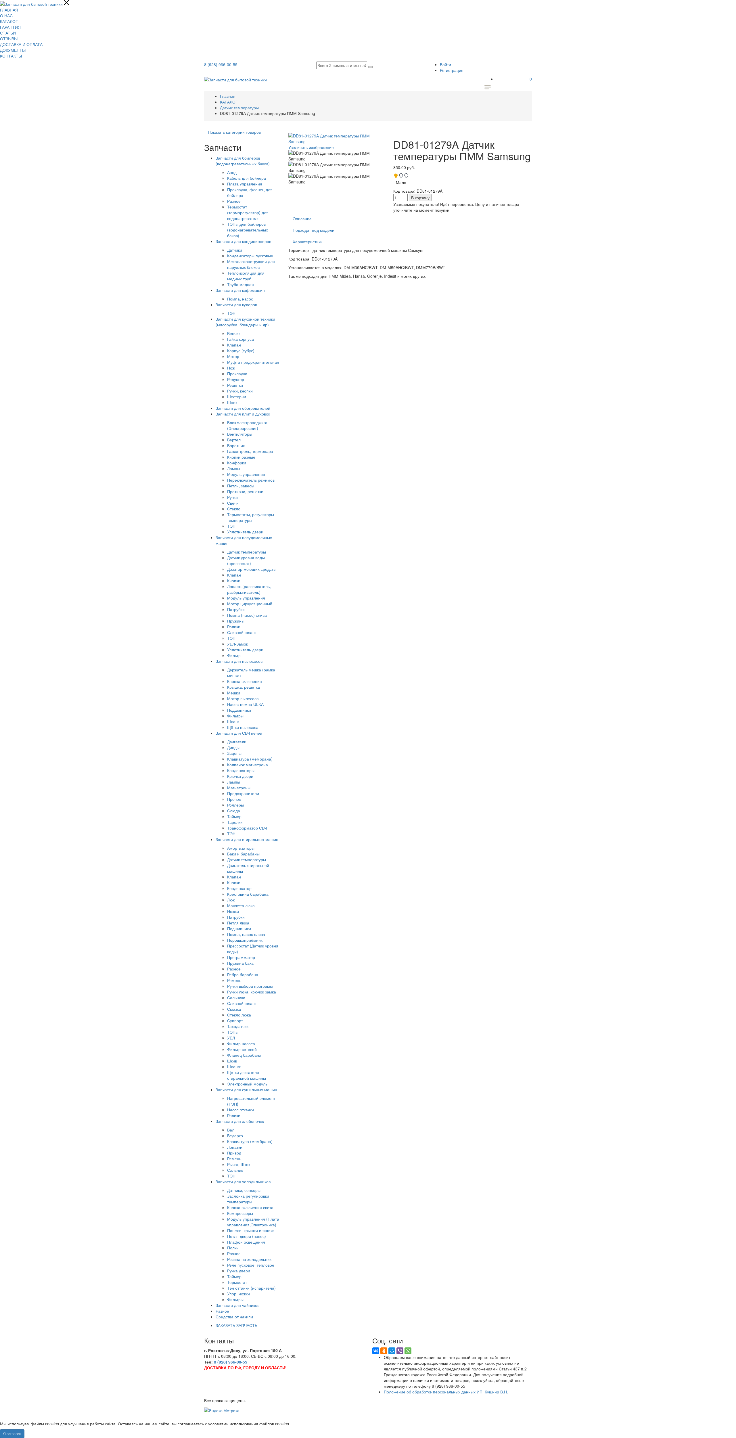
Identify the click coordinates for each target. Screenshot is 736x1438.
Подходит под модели (313, 230)
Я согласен (12, 1433)
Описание (302, 218)
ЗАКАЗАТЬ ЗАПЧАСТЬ (236, 1325)
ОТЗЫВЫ (9, 38)
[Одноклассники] (383, 1350)
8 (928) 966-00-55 (220, 64)
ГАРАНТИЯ (10, 27)
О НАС (6, 15)
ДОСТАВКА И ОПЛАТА (21, 44)
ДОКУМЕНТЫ (13, 50)
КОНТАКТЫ (11, 56)
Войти (445, 64)
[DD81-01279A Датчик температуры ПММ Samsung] (336, 156)
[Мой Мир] (391, 1350)
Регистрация (451, 70)
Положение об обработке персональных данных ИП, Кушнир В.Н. (446, 1392)
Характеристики (308, 241)
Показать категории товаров (234, 132)
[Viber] (399, 1350)
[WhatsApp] (408, 1350)
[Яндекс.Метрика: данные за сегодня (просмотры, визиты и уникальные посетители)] (221, 1410)
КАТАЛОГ (9, 21)
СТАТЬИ (8, 33)
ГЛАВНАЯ (9, 10)
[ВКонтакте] (375, 1350)
